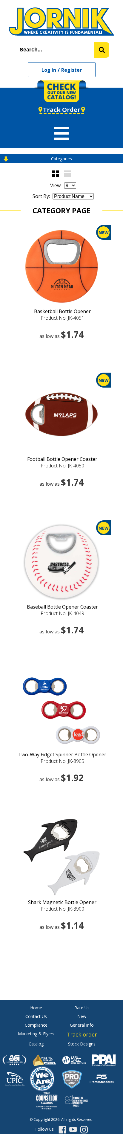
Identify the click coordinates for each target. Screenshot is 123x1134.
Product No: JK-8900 (62, 909)
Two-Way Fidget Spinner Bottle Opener (62, 754)
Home (36, 1007)
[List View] (67, 173)
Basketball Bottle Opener (62, 311)
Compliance (36, 1025)
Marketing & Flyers (36, 1034)
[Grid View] (55, 173)
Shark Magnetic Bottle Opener (62, 902)
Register (71, 70)
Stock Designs (82, 1044)
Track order (82, 1034)
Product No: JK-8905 (62, 761)
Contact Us (36, 1016)
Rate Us (82, 1007)
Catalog (36, 1044)
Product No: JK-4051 (62, 318)
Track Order (61, 110)
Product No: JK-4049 (62, 613)
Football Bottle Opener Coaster (62, 459)
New (81, 1016)
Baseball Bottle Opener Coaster (62, 606)
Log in (48, 70)
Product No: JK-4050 (62, 465)
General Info (82, 1025)
